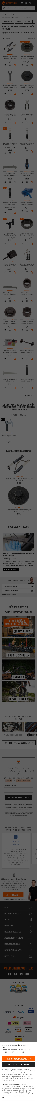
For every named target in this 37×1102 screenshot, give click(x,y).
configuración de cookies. (14, 1052)
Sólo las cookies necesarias (18, 1064)
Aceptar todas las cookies (17, 1058)
